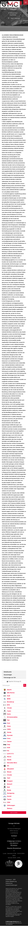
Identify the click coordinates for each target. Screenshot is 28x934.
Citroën (9, 708)
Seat (8, 787)
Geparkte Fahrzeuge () (14, 681)
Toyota (9, 799)
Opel (8, 778)
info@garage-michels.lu (14, 841)
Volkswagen (11, 805)
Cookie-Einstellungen (11, 885)
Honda (9, 732)
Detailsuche (8, 672)
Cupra (9, 711)
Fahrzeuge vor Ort (10, 677)
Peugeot (10, 781)
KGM (8, 747)
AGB (14, 879)
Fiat (8, 720)
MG (8, 766)
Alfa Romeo (11, 692)
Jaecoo (9, 741)
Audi (8, 696)
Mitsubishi (10, 769)
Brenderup (10, 702)
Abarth (9, 689)
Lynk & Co (10, 753)
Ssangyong (10, 793)
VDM (8, 802)
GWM (9, 729)
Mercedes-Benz (12, 762)
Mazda (9, 759)
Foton (9, 726)
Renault (9, 784)
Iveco (8, 738)
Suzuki (9, 796)
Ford (8, 723)
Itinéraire (14, 845)
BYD (8, 705)
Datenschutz (9, 883)
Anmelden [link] (15, 812)
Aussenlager (8, 674)
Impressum (9, 879)
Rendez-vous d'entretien (13, 13)
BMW (9, 699)
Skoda (9, 790)
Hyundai (10, 735)
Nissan (9, 772)
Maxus (9, 756)
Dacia (9, 714)
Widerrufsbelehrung (11, 881)
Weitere (9, 808)
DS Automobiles (12, 717)
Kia (8, 750)
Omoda (9, 775)
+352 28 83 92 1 (14, 843)
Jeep (8, 744)
